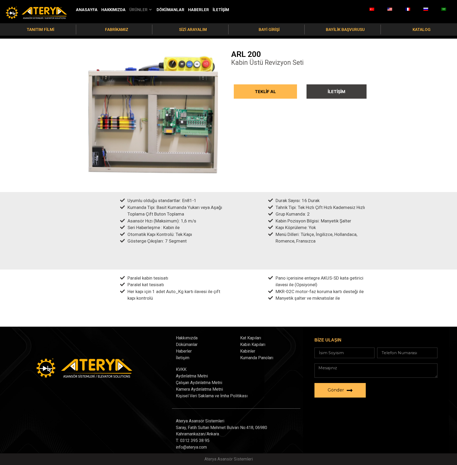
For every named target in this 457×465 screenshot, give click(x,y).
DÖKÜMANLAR (170, 9)
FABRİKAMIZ (116, 29)
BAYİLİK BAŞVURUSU (345, 29)
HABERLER (198, 9)
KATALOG (422, 29)
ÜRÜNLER (138, 9)
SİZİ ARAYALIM (193, 29)
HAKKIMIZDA (113, 9)
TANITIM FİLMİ (40, 29)
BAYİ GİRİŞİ (269, 29)
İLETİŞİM (221, 9)
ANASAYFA (87, 9)
